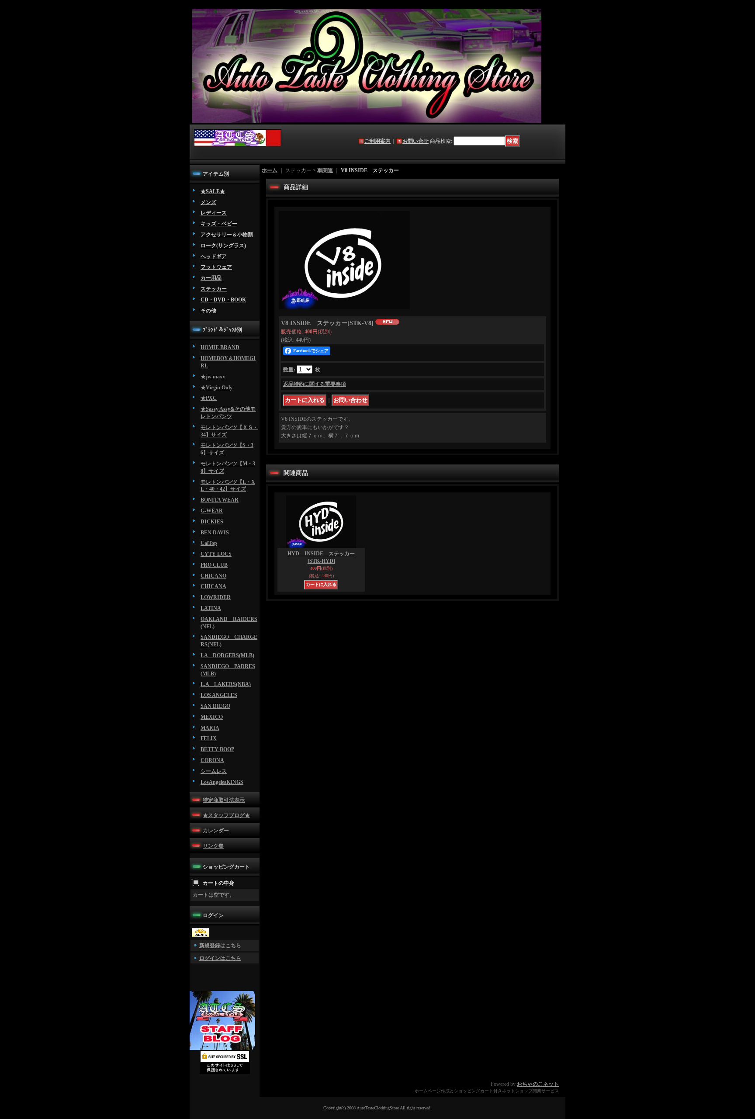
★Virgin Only (216, 388)
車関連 (325, 170)
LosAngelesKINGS (222, 782)
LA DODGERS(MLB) (227, 655)
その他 (208, 311)
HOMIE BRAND (220, 347)
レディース (214, 213)
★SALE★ (213, 191)
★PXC (209, 398)
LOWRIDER (216, 597)
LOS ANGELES (219, 695)
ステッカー (214, 289)
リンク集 (213, 846)
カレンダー (216, 831)
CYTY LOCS (216, 554)
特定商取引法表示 (224, 800)
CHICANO (213, 576)
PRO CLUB (214, 565)
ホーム (269, 170)
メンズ (208, 202)
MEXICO (212, 717)
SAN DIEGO (215, 706)
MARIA (210, 728)
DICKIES (212, 522)
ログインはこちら (220, 958)
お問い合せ (415, 141)
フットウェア (216, 267)
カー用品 (211, 278)
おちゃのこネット (538, 1084)
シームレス (214, 771)
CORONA (212, 760)
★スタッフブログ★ (226, 815)
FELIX (209, 738)
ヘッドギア (214, 256)
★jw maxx (213, 377)
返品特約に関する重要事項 (314, 384)
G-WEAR (212, 511)
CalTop (209, 543)
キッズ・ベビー (219, 224)
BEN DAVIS (215, 533)
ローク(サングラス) (223, 246)
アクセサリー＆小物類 (227, 235)
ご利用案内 (377, 141)
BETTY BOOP (217, 749)
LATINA (211, 608)
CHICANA (213, 586)
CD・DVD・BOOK (223, 300)
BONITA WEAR (220, 500)
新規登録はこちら (220, 945)
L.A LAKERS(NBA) (226, 684)
